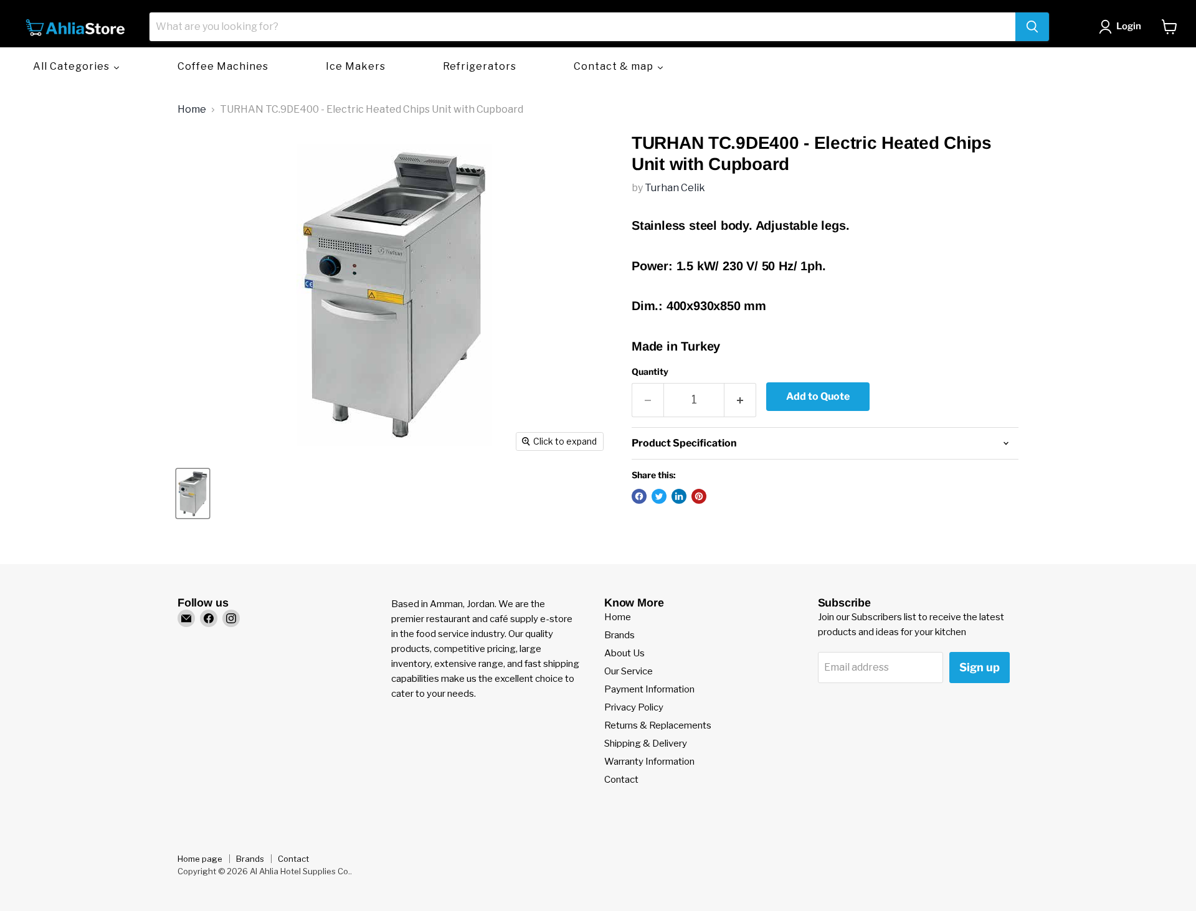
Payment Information (649, 689)
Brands (619, 635)
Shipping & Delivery (645, 743)
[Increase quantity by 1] (740, 400)
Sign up (979, 667)
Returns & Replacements (657, 725)
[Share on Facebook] (639, 496)
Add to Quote (818, 396)
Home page (200, 859)
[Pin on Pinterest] (698, 496)
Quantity (650, 372)
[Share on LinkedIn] (679, 496)
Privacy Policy (633, 707)
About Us (624, 653)
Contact (621, 779)
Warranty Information (649, 761)
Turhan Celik (675, 188)
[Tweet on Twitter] (659, 496)
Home (192, 109)
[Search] (1032, 26)
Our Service (628, 671)
